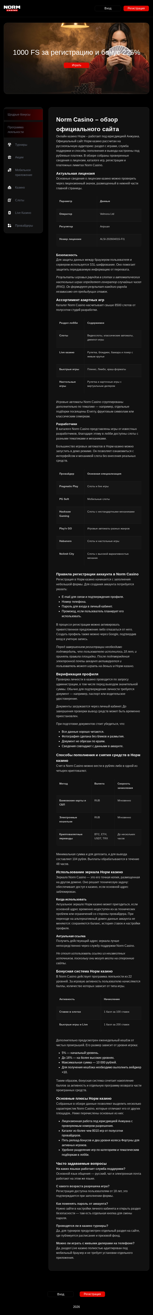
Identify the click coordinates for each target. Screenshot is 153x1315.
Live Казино (23, 212)
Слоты (19, 200)
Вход (107, 8)
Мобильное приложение (23, 172)
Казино (20, 187)
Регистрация (136, 8)
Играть (76, 65)
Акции (19, 157)
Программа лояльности (16, 130)
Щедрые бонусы (19, 114)
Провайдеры (24, 225)
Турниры (21, 144)
